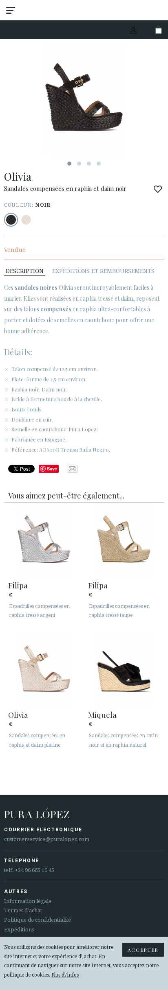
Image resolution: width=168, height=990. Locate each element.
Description (25, 271)
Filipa (18, 585)
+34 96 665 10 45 (34, 870)
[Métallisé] (26, 220)
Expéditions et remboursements (103, 271)
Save (52, 468)
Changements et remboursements (65, 30)
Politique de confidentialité (37, 920)
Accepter (143, 949)
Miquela (102, 714)
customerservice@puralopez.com (46, 839)
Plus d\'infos (65, 975)
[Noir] (11, 220)
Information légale (27, 901)
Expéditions (19, 930)
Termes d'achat (23, 910)
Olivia (18, 714)
